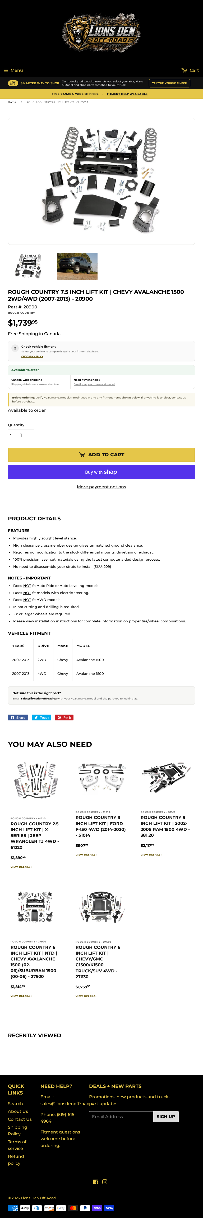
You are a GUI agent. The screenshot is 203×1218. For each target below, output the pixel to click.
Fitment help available (127, 94)
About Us (18, 1111)
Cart (194, 70)
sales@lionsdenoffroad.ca (39, 698)
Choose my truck (32, 356)
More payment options (101, 486)
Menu (17, 70)
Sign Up (166, 1116)
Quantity (16, 425)
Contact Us (20, 1119)
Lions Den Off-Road (38, 1198)
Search (15, 1103)
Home (12, 102)
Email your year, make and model (94, 384)
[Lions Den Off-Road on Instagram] (105, 1182)
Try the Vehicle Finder (169, 83)
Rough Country (21, 313)
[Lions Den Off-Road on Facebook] (96, 1182)
